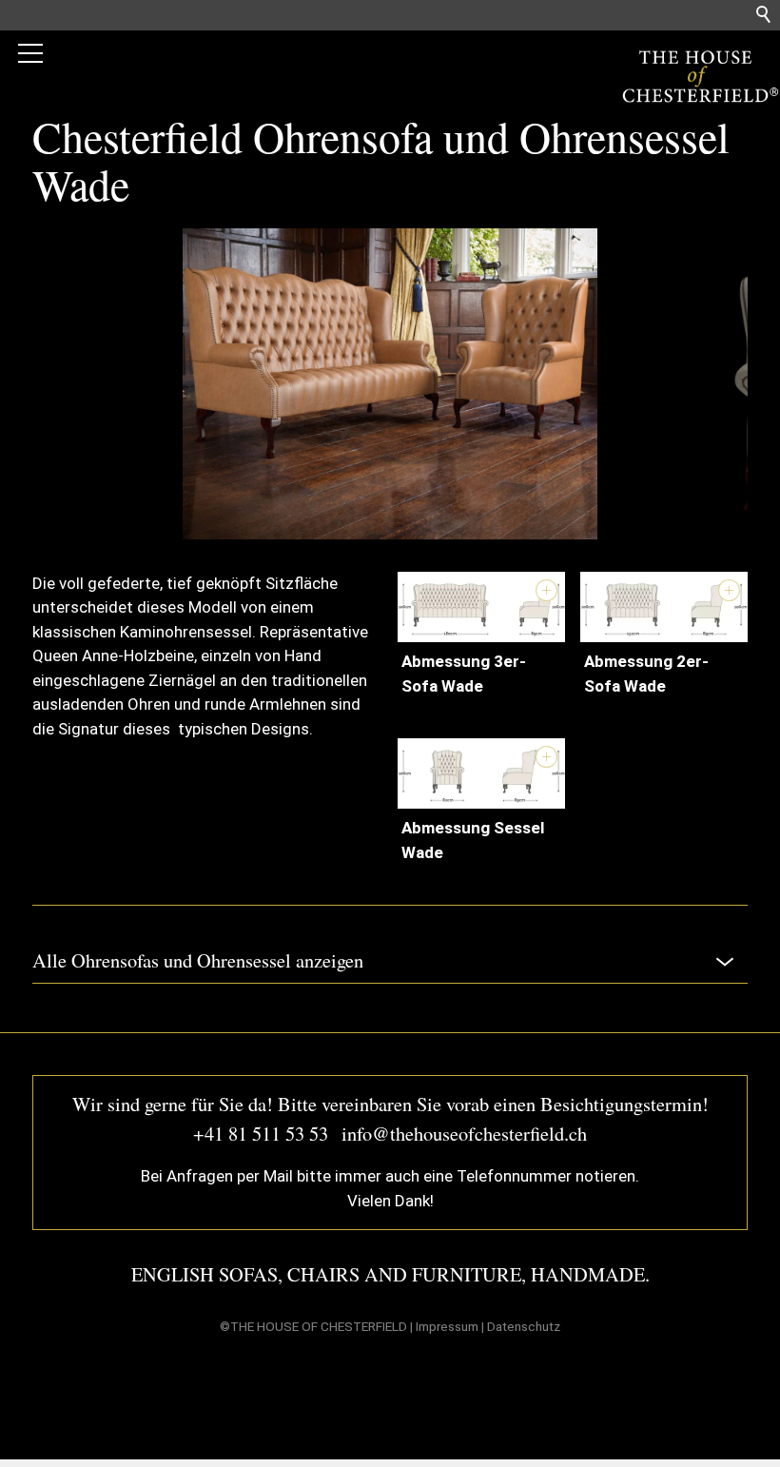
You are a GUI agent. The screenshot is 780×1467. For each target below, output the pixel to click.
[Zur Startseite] (695, 76)
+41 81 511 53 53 (260, 1133)
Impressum (447, 1326)
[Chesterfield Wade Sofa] (389, 533)
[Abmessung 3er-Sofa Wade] (481, 607)
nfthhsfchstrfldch (467, 1133)
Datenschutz (523, 1326)
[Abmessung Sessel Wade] (481, 773)
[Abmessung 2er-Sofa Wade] (664, 607)
